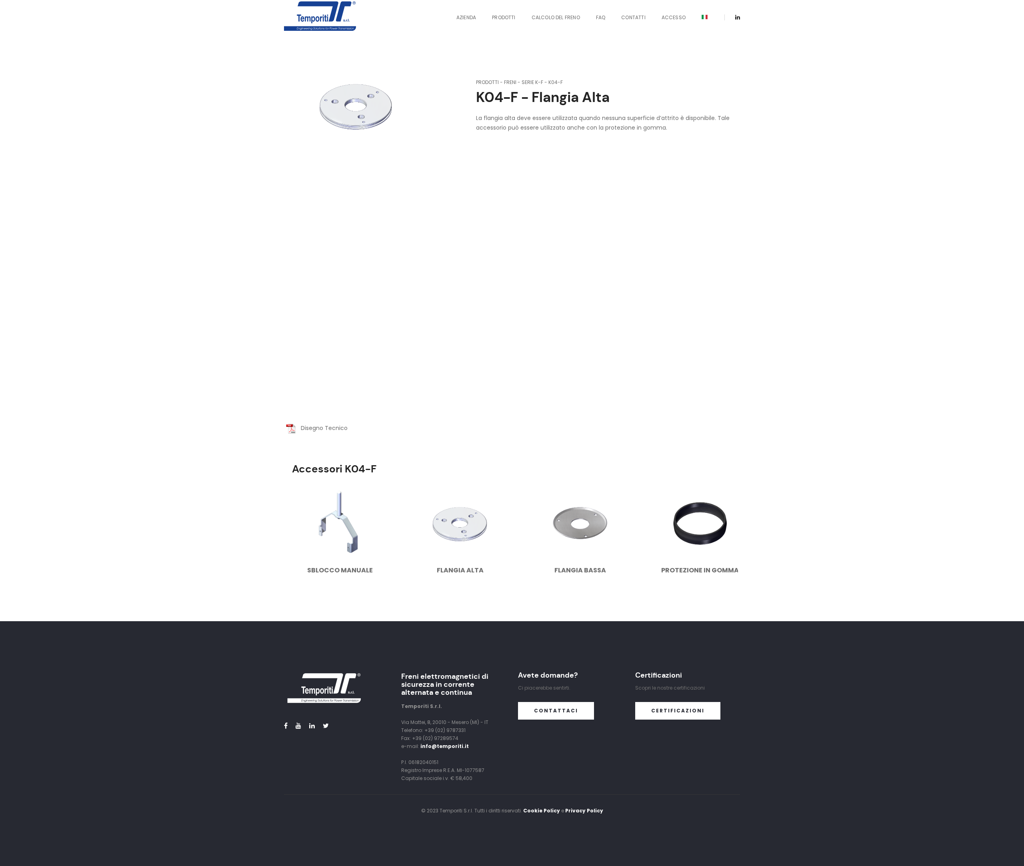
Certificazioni (677, 710)
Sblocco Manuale (340, 570)
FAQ (601, 17)
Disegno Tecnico (322, 428)
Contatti (633, 17)
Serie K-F (532, 82)
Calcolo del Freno (556, 17)
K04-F (555, 82)
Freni (510, 82)
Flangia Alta (460, 570)
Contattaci (556, 710)
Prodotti (503, 17)
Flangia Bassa (580, 570)
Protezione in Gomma (700, 570)
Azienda (466, 17)
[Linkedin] (735, 17)
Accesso (674, 17)
